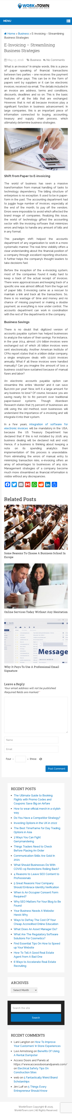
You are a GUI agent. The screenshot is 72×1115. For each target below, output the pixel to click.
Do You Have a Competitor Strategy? (37, 817)
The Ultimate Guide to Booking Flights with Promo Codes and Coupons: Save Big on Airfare (33, 799)
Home (11, 33)
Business (23, 33)
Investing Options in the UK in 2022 (35, 823)
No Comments (55, 60)
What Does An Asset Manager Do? (35, 929)
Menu (7, 21)
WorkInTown (25, 1106)
